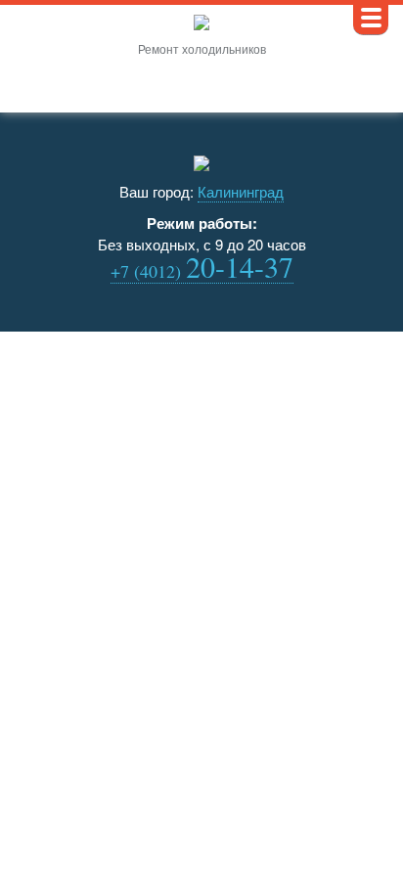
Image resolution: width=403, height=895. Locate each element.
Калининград (241, 191)
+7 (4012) (202, 271)
